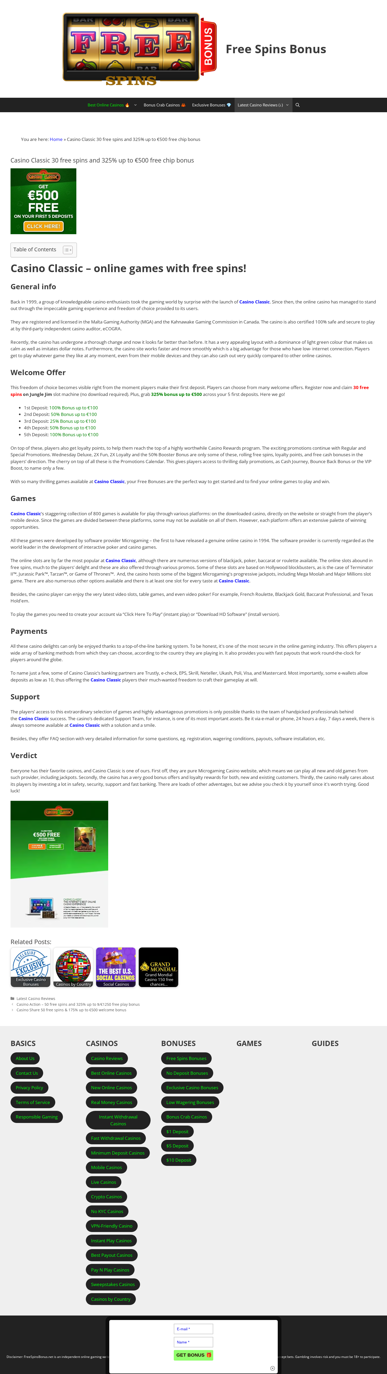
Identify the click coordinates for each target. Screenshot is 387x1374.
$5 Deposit (177, 1146)
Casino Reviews (107, 1058)
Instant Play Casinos (111, 1241)
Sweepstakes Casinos (113, 1284)
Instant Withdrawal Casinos (118, 1120)
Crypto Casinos (106, 1197)
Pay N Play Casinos (110, 1270)
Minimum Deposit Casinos (118, 1153)
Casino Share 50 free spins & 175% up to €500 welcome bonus (71, 1009)
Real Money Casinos (111, 1102)
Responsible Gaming (37, 1117)
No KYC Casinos (107, 1211)
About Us (25, 1058)
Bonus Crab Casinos (186, 1117)
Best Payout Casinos (111, 1255)
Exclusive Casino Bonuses (192, 1088)
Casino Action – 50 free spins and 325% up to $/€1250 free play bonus (78, 1004)
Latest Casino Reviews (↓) (260, 104)
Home (56, 139)
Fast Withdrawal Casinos (116, 1138)
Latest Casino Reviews (36, 998)
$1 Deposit (177, 1131)
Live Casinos (103, 1182)
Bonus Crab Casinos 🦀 (165, 104)
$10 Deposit (178, 1160)
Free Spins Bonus (276, 49)
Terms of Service (33, 1102)
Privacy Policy (29, 1088)
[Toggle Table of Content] (65, 250)
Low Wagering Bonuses (190, 1102)
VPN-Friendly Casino (111, 1226)
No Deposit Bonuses (187, 1073)
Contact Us (27, 1073)
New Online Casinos (111, 1088)
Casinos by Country (111, 1299)
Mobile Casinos (106, 1167)
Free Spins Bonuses (186, 1058)
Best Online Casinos (111, 1073)
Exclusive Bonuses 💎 (211, 104)
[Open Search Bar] (297, 105)
